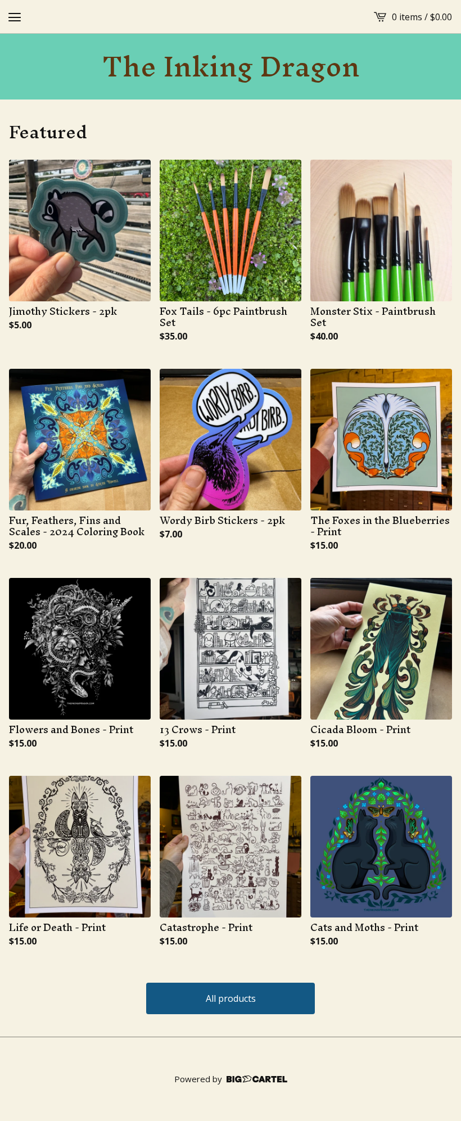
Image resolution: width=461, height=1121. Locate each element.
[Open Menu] (14, 17)
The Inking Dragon (231, 67)
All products (231, 998)
